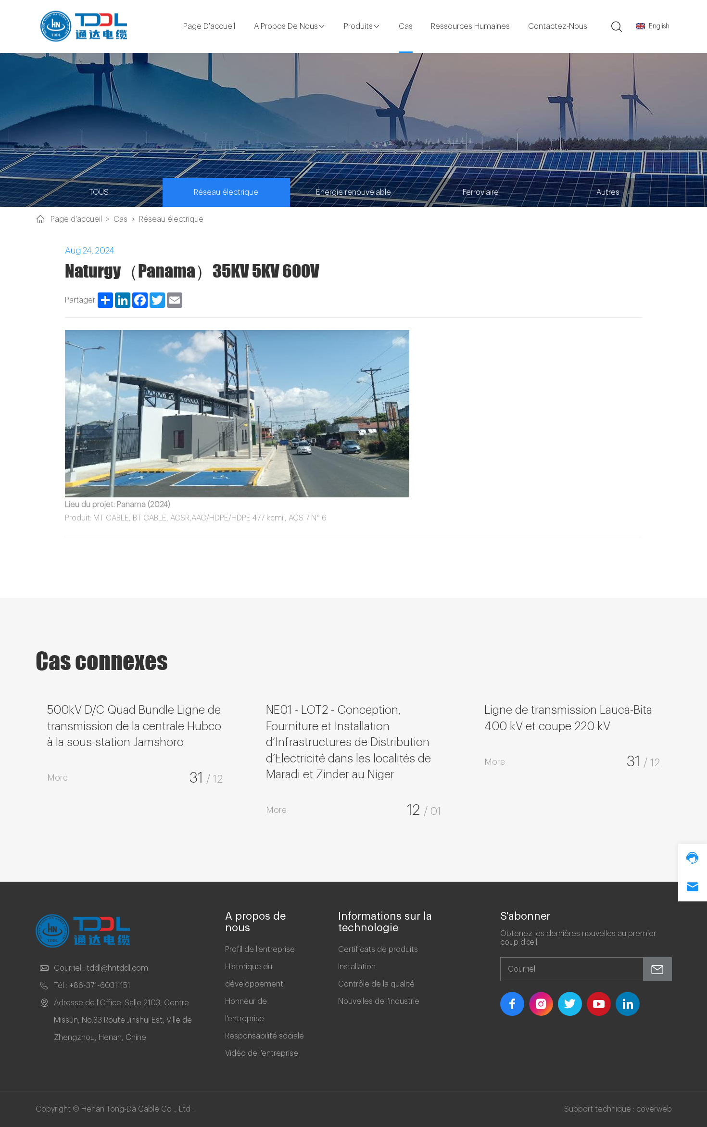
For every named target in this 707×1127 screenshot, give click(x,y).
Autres (607, 192)
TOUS (99, 192)
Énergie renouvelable (353, 192)
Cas (406, 26)
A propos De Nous (286, 26)
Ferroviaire (481, 192)
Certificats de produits (378, 949)
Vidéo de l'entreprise (261, 1053)
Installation (357, 967)
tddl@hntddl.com (117, 968)
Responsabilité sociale (264, 1036)
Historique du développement (254, 975)
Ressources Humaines (470, 26)
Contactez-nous (557, 26)
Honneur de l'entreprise (246, 1010)
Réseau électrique (226, 192)
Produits (358, 26)
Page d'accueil (209, 26)
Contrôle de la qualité (376, 984)
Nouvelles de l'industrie (378, 1001)
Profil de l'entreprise (260, 949)
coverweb (654, 1109)
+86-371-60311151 (99, 985)
